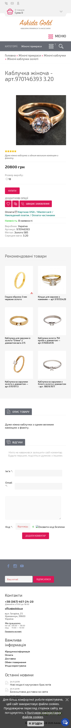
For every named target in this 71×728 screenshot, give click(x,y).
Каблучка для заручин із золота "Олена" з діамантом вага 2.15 (17, 340)
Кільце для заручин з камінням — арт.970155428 (52, 298)
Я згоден (35, 723)
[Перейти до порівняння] (15, 203)
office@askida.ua (14, 608)
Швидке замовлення (37, 203)
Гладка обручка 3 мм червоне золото (16, 298)
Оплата (9, 654)
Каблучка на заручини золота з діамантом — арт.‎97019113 (16, 384)
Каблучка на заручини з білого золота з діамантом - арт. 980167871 (52, 384)
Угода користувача (15, 665)
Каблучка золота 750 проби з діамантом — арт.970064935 (49, 340)
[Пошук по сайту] (61, 46)
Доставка (10, 658)
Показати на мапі (13, 631)
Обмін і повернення (15, 662)
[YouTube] (21, 566)
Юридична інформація (17, 651)
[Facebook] (8, 566)
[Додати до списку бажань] (8, 203)
